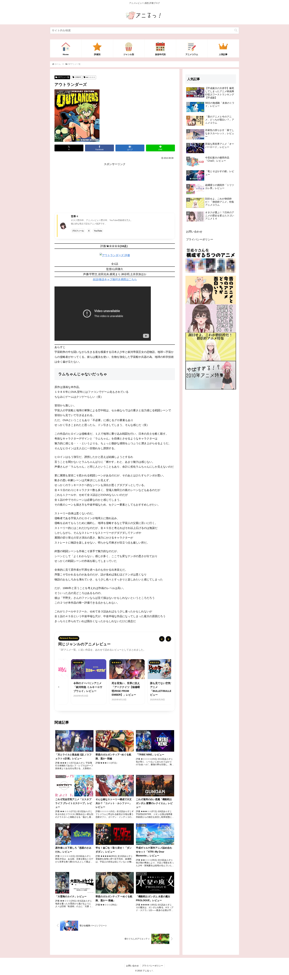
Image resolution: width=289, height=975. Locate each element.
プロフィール (78, 231)
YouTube (98, 231)
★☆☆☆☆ (90, 77)
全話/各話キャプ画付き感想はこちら (115, 279)
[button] (236, 30)
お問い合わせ (194, 231)
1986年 (78, 77)
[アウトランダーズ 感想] (115, 255)
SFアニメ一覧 (63, 77)
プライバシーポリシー (199, 239)
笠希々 (75, 216)
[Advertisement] (114, 188)
